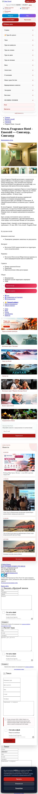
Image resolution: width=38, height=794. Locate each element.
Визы (6, 65)
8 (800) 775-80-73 (30, 1)
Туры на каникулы (10, 45)
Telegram (10, 15)
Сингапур (8, 121)
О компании (8, 75)
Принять (19, 779)
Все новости (19, 559)
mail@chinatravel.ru (19, 113)
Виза (6, 310)
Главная (7, 117)
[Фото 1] (5, 170)
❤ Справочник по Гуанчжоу (14, 297)
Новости (7, 315)
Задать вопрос (10, 19)
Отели (7, 312)
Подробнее (19, 788)
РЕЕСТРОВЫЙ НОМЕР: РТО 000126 (13, 566)
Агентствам (7, 70)
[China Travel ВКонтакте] (5, 576)
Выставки (7, 95)
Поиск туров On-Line (10, 80)
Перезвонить (27, 19)
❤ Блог (7, 295)
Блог (5, 105)
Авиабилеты (9, 314)
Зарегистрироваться (11, 304)
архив (30, 5)
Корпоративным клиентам (12, 85)
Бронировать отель (7, 140)
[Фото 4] (33, 170)
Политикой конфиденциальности (21, 775)
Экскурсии (7, 90)
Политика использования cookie (9, 582)
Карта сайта (5, 586)
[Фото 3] (24, 170)
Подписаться (19, 435)
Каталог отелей (9, 119)
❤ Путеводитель (10, 299)
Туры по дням (8, 55)
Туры (6, 40)
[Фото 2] (14, 170)
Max (27, 15)
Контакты (7, 109)
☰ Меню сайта (8, 24)
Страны (6, 30)
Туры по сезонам (9, 50)
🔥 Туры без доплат (10, 35)
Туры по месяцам (9, 60)
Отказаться (19, 783)
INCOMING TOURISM (11, 100)
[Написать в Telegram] (2, 576)
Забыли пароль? (10, 305)
